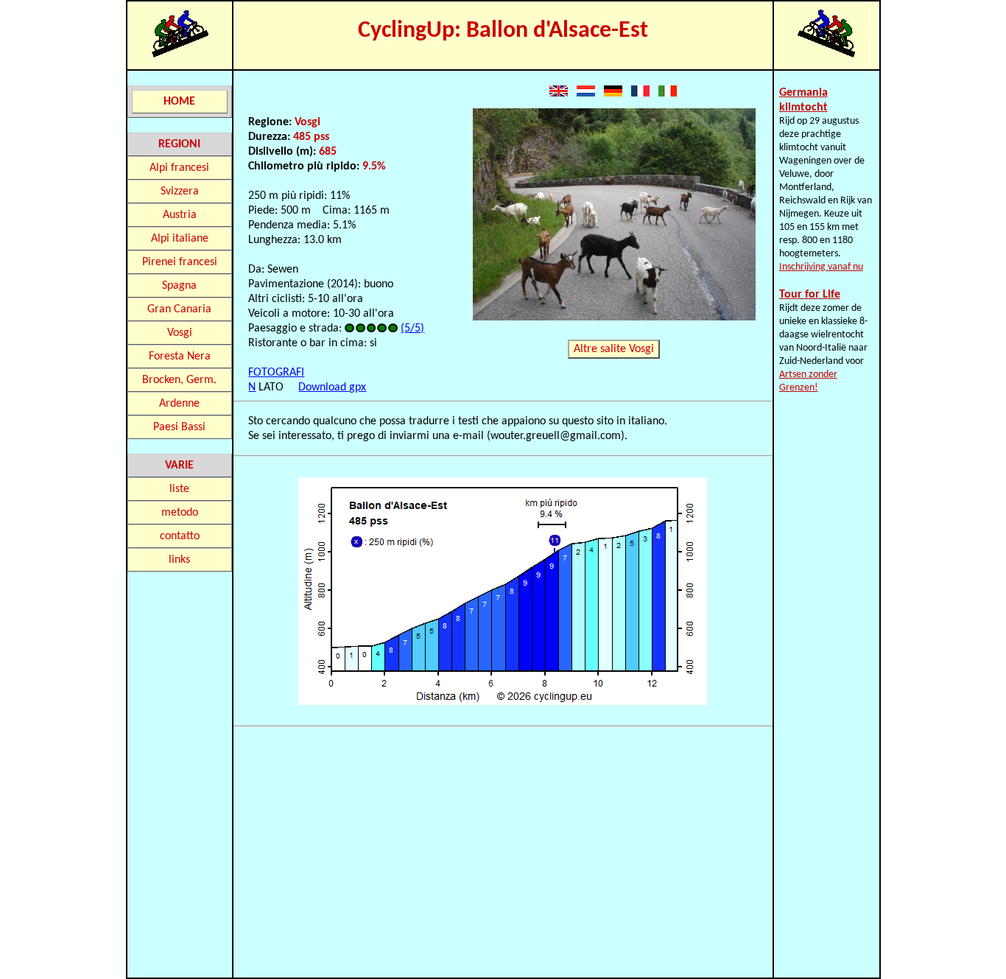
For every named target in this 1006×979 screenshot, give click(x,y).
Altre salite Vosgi (614, 349)
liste (179, 489)
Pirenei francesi (179, 262)
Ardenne (179, 404)
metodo (179, 513)
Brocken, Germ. (179, 380)
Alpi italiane (179, 239)
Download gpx (332, 387)
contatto (180, 536)
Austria (180, 215)
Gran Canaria (179, 309)
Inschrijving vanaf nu (821, 267)
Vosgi (179, 333)
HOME (179, 102)
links (179, 560)
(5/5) (412, 328)
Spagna (179, 286)
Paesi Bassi (179, 427)
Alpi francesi (179, 168)
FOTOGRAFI (276, 373)
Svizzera (180, 191)
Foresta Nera (180, 356)
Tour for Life (809, 295)
